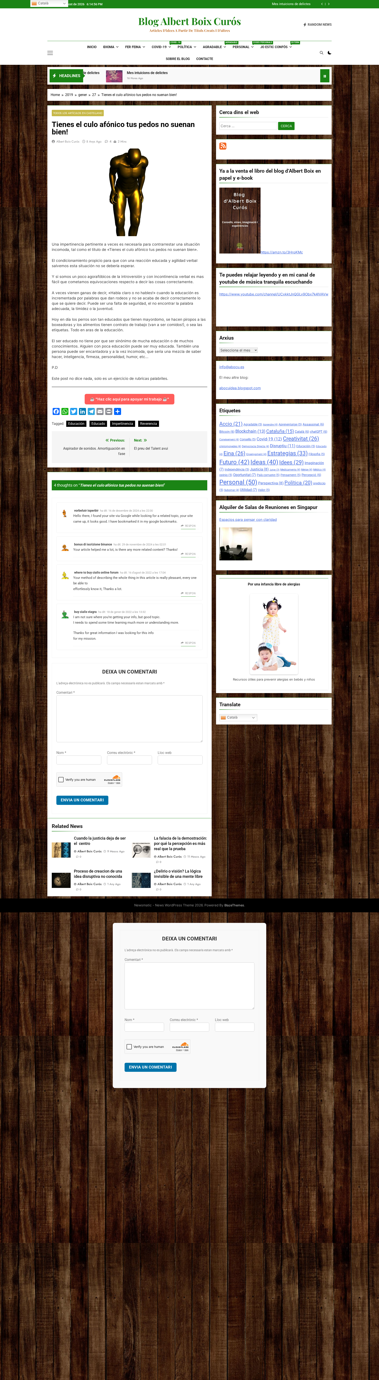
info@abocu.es (231, 367)
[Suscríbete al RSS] (222, 148)
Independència (237, 469)
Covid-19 (163, 45)
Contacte (204, 59)
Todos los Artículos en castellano (77, 113)
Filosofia (317, 454)
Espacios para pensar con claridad (248, 519)
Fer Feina (133, 47)
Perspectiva (271, 483)
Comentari (65, 692)
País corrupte (268, 475)
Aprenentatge (290, 424)
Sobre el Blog (178, 59)
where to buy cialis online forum (96, 572)
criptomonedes (230, 446)
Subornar (231, 490)
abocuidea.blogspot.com (240, 388)
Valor (264, 490)
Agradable (216, 45)
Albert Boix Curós (67, 141)
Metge (306, 469)
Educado (98, 424)
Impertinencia (122, 424)
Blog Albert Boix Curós (189, 20)
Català (302, 432)
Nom (61, 753)
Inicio (92, 47)
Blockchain (250, 431)
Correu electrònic (121, 753)
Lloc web (165, 753)
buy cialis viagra (85, 612)
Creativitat (301, 438)
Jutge (274, 469)
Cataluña (280, 431)
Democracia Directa (255, 446)
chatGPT (318, 432)
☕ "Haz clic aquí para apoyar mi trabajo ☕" (129, 399)
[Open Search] (321, 52)
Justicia (259, 469)
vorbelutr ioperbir (86, 510)
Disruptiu (282, 446)
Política (185, 47)
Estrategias (287, 453)
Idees (291, 462)
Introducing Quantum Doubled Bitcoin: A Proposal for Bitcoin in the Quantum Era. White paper (251, 4)
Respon (190, 525)
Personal (245, 45)
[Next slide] (329, 4)
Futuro (234, 462)
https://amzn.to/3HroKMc (282, 252)
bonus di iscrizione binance (93, 544)
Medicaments (290, 469)
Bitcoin (226, 432)
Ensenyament (256, 454)
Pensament (291, 475)
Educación (76, 424)
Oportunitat (244, 475)
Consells (248, 439)
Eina (234, 453)
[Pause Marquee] (324, 75)
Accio (231, 424)
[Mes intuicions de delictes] (132, 78)
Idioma (108, 47)
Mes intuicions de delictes (97, 73)
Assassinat (313, 424)
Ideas (264, 462)
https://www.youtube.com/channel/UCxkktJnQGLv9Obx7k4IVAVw (273, 294)
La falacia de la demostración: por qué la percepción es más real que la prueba (180, 843)
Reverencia (148, 424)
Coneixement (229, 439)
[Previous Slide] (322, 4)
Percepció (311, 475)
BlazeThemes (234, 905)
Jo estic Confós (277, 45)
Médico (319, 469)
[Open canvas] (50, 53)
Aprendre (270, 424)
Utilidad (248, 490)
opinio (225, 475)
